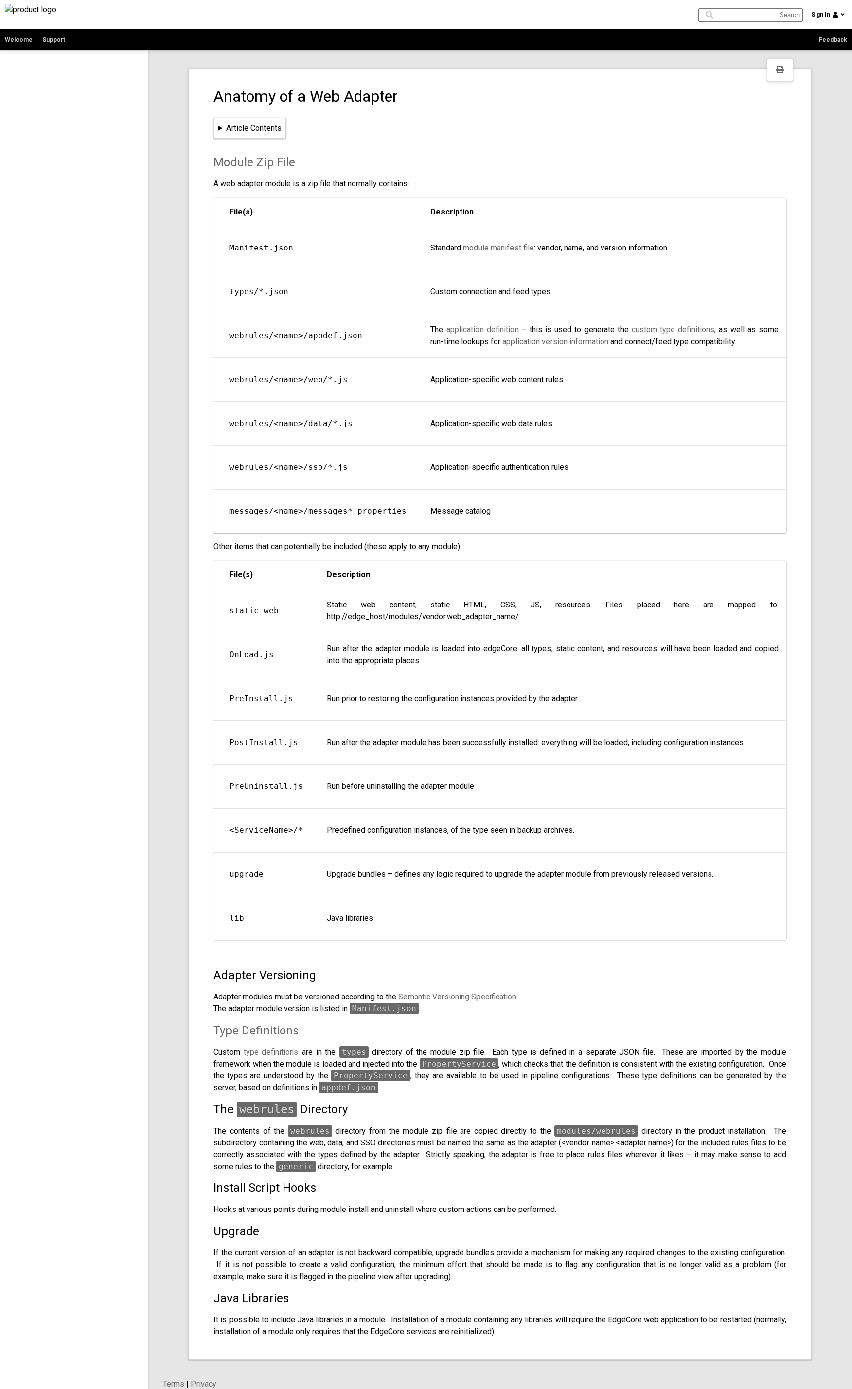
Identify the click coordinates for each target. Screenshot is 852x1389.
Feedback (833, 39)
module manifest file (498, 247)
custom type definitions (673, 329)
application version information (555, 341)
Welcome (19, 39)
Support (53, 39)
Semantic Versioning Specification (457, 996)
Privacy (203, 1384)
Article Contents (254, 128)
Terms (173, 1384)
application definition (482, 329)
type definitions (271, 1052)
